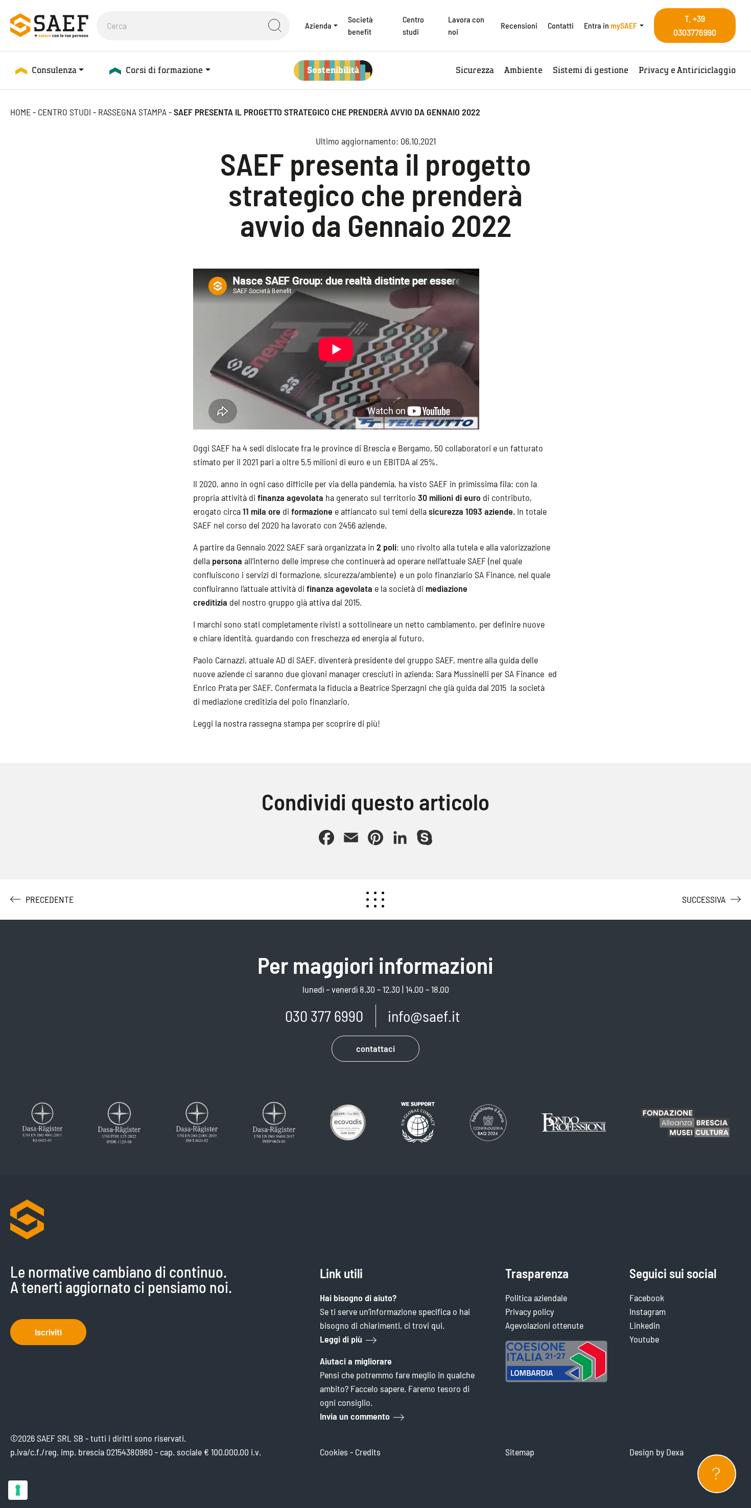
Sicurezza (475, 70)
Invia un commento (355, 1416)
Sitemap (519, 1451)
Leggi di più (341, 1339)
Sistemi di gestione (590, 70)
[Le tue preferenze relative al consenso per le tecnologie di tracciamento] (18, 1490)
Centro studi (413, 25)
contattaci (375, 1048)
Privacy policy (529, 1311)
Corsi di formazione (164, 70)
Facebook (646, 1297)
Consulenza (54, 70)
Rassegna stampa (132, 111)
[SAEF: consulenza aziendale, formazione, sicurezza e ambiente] (49, 25)
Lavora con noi (466, 25)
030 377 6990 (324, 1016)
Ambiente (523, 70)
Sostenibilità (333, 70)
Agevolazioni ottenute (544, 1325)
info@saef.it (424, 1016)
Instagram (647, 1311)
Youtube (644, 1339)
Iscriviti (48, 1331)
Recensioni (519, 25)
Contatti (561, 25)
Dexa (675, 1451)
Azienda (318, 25)
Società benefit (360, 25)
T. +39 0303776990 (694, 25)
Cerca (274, 25)
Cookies (334, 1451)
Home (20, 111)
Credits (368, 1451)
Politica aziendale (536, 1297)
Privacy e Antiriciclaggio (687, 70)
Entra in (610, 25)
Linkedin (644, 1325)
